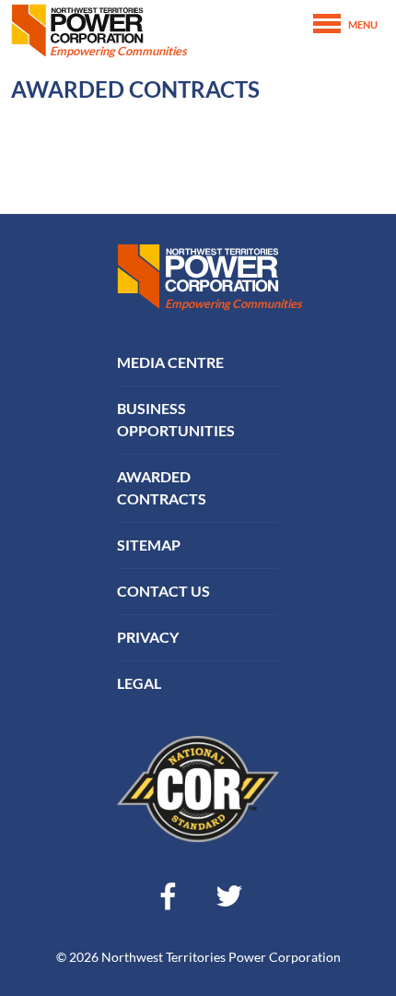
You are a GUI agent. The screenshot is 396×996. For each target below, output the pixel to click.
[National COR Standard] (198, 787)
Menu (363, 24)
